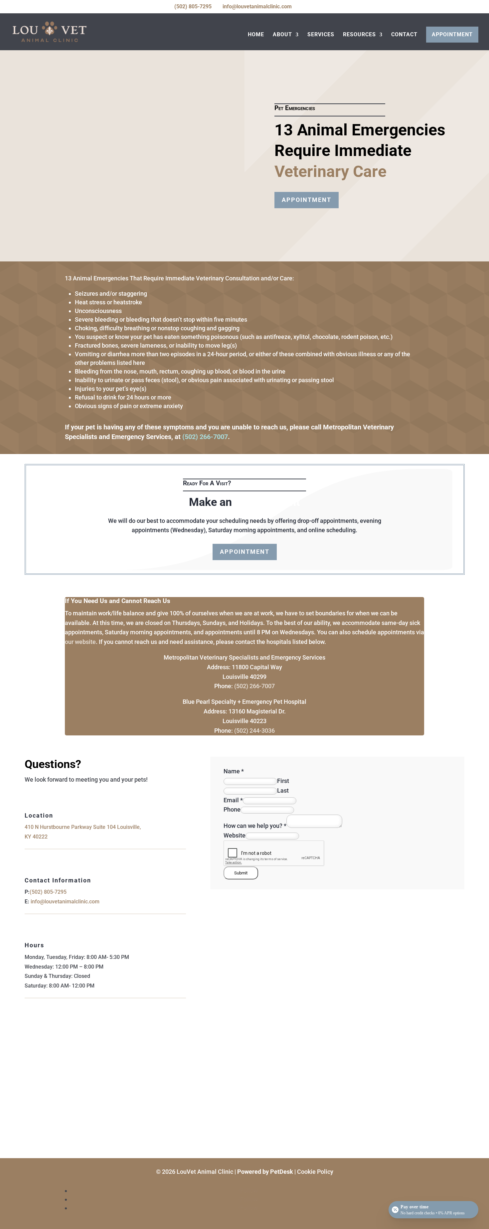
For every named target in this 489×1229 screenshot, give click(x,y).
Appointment (452, 34)
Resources (359, 35)
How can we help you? (255, 825)
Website (234, 835)
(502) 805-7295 (193, 6)
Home (256, 35)
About (282, 35)
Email (233, 800)
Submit (240, 872)
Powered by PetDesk (265, 1171)
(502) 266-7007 (205, 437)
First (283, 780)
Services (320, 35)
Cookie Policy (315, 1171)
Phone (232, 809)
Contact (404, 35)
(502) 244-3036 (254, 730)
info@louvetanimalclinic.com (65, 901)
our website (80, 641)
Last (283, 790)
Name (234, 771)
